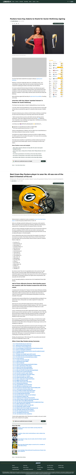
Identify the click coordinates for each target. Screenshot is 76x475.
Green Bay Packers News (20, 165)
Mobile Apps (60, 465)
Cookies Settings (50, 469)
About (13, 465)
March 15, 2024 (30, 128)
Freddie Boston (14, 21)
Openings (25, 465)
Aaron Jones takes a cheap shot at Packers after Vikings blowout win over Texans (29, 151)
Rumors (16, 1)
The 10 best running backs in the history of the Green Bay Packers (27, 155)
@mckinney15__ (38, 123)
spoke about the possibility (35, 96)
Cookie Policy (61, 467)
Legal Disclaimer (15, 469)
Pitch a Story (25, 467)
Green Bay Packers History (21, 457)
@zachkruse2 (22, 126)
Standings (26, 1)
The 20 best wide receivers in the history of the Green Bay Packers (27, 157)
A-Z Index (39, 469)
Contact (39, 465)
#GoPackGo (23, 123)
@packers (16, 126)
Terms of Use (50, 467)
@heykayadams (30, 123)
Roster (30, 1)
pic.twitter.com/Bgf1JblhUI (31, 126)
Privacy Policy (40, 467)
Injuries (34, 1)
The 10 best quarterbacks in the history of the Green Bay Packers (27, 153)
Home (13, 165)
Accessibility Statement (28, 469)
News (13, 1)
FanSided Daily (15, 467)
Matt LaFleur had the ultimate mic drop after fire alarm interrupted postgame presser (28, 148)
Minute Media (6, 472)
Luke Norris (13, 180)
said (39, 118)
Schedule (21, 1)
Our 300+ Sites (50, 465)
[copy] (18, 23)
